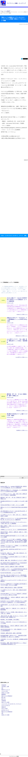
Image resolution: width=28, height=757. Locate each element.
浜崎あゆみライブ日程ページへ (21, 335)
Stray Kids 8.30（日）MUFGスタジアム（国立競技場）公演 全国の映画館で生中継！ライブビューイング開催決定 (14, 576)
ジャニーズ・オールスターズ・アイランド (11, 703)
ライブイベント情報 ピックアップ (16, 3)
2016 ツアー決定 (5, 714)
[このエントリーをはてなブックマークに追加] (21, 59)
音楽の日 (4, 707)
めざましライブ (5, 710)
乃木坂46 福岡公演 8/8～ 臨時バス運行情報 (11, 633)
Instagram (4, 684)
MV (2, 688)
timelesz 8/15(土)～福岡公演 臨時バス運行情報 (12, 566)
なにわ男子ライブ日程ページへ (21, 357)
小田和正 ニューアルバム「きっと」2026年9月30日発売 (14, 529)
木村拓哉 (4, 700)
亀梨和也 (4, 694)
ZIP (2, 713)
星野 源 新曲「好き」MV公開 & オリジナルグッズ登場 (14, 560)
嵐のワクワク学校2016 (7, 711)
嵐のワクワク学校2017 (7, 695)
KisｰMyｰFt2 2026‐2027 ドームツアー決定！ (11, 572)
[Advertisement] (14, 40)
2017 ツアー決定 (5, 702)
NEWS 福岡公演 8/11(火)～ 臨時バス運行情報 (11, 587)
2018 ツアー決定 (5, 692)
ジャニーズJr (5, 691)
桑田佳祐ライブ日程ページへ (21, 410)
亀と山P (3, 697)
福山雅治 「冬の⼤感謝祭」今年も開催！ (10, 619)
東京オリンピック (6, 689)
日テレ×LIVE (5, 708)
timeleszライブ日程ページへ (22, 314)
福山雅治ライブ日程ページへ (21, 430)
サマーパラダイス (6, 705)
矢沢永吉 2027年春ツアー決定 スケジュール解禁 (12, 504)
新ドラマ (4, 699)
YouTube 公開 (5, 686)
